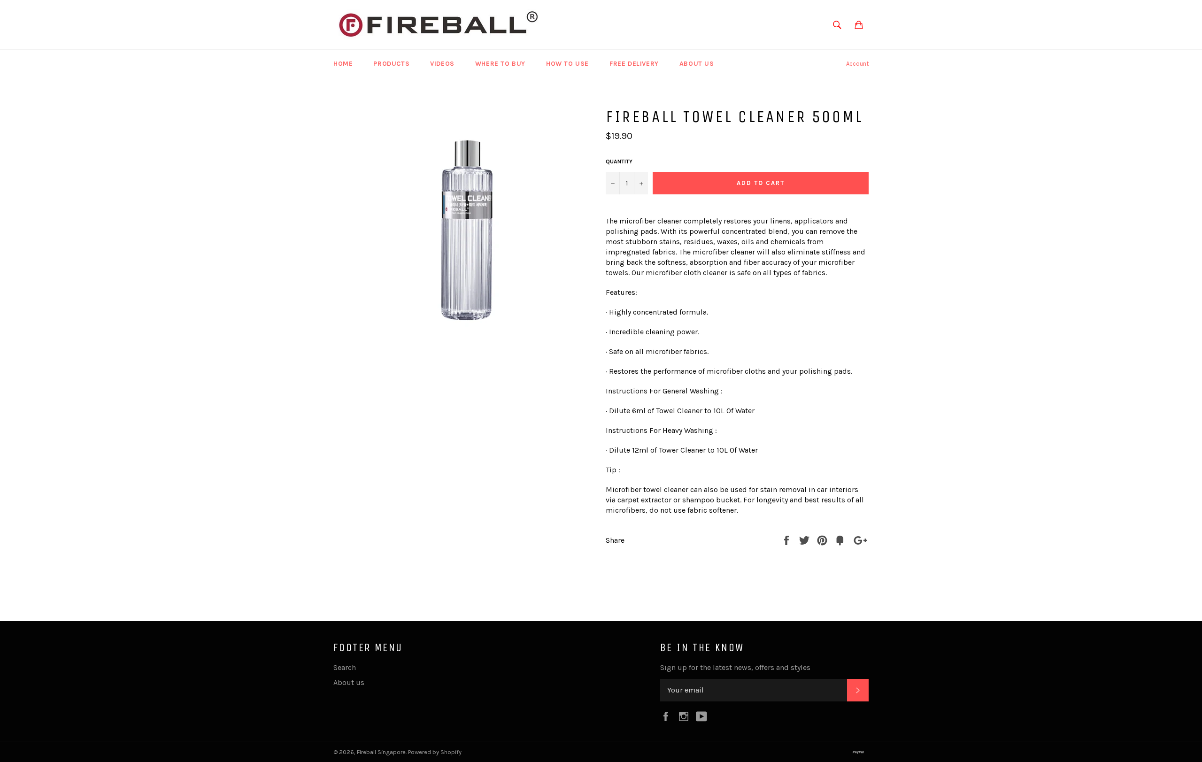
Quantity (619, 161)
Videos (442, 64)
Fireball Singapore (381, 751)
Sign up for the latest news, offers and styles (735, 667)
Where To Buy (500, 64)
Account (857, 63)
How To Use (567, 64)
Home (343, 64)
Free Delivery (634, 64)
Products (391, 64)
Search (344, 667)
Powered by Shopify (435, 751)
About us (696, 64)
